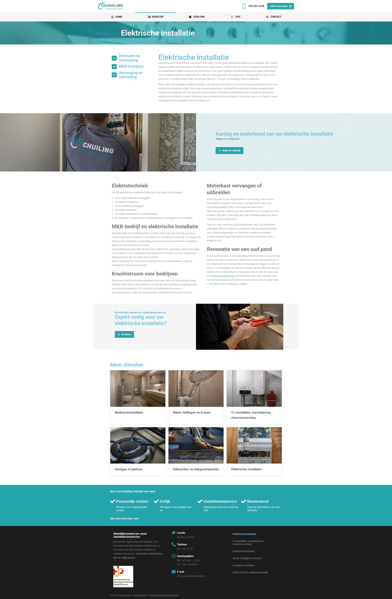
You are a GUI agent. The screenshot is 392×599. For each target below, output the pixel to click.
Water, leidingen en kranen (192, 412)
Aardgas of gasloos (129, 469)
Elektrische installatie (246, 469)
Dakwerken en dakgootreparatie (196, 469)
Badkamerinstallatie (129, 412)
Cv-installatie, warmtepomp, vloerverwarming (248, 543)
